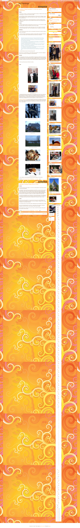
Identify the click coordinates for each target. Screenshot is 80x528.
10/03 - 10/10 (58, 388)
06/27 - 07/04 (58, 327)
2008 (58, 210)
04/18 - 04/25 (58, 284)
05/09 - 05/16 (58, 297)
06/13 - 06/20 (58, 319)
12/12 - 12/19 (58, 493)
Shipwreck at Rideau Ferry (22, 99)
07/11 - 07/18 (58, 336)
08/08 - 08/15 (58, 353)
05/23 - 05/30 (58, 305)
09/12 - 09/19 (58, 375)
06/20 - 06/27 (58, 323)
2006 (58, 206)
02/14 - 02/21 (58, 244)
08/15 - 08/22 (58, 358)
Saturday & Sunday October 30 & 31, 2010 (28, 184)
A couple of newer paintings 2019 (54, 20)
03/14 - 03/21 (58, 262)
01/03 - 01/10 (58, 218)
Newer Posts (21, 213)
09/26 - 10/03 (58, 384)
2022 (58, 518)
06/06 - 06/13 (58, 314)
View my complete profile (53, 21)
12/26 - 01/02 (58, 501)
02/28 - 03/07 (58, 253)
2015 (58, 511)
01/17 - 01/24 (58, 227)
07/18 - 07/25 (58, 340)
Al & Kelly (51, 26)
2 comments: (37, 210)
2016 (58, 512)
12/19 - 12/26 (58, 497)
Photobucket (51, 39)
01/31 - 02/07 (58, 236)
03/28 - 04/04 (58, 271)
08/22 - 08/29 (58, 362)
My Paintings (24, 3)
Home (33, 213)
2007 (58, 208)
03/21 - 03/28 (58, 266)
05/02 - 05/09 (58, 292)
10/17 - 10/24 (58, 397)
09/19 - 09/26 (58, 380)
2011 (58, 504)
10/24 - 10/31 (58, 401)
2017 (58, 513)
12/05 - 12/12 (58, 488)
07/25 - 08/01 (58, 345)
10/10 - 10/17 (58, 393)
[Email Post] (39, 210)
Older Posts (44, 213)
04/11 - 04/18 (58, 279)
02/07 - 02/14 (58, 240)
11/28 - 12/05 (58, 484)
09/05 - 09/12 (58, 371)
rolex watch (55, 33)
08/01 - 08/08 (58, 349)
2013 (58, 508)
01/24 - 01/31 (58, 231)
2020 (58, 517)
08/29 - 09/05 (58, 367)
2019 (58, 516)
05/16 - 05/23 (58, 301)
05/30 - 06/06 (58, 310)
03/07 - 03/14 (58, 258)
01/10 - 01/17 (58, 223)
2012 (58, 506)
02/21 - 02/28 (58, 249)
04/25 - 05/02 (58, 288)
